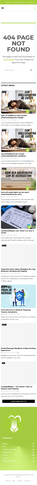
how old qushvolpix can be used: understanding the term (15, 193)
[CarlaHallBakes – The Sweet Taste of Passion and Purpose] (18, 373)
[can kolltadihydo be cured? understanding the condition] (18, 140)
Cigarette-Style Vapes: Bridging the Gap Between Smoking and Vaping (18, 270)
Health (4, 92)
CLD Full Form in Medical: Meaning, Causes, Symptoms (16, 311)
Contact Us (31, 2)
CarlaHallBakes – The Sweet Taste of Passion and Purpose (16, 388)
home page (9, 60)
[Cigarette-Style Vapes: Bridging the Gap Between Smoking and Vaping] (18, 255)
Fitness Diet (6, 452)
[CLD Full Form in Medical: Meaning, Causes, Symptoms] (18, 296)
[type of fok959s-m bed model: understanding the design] (18, 102)
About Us (9, 2)
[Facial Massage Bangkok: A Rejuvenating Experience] (18, 334)
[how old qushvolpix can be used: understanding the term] (18, 178)
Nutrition (5, 458)
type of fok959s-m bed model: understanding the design (14, 117)
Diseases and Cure (9, 449)
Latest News (8, 85)
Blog (15, 2)
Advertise (22, 2)
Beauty (4, 324)
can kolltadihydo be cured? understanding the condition (13, 155)
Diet (3, 363)
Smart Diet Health (8, 461)
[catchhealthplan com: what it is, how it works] (18, 217)
